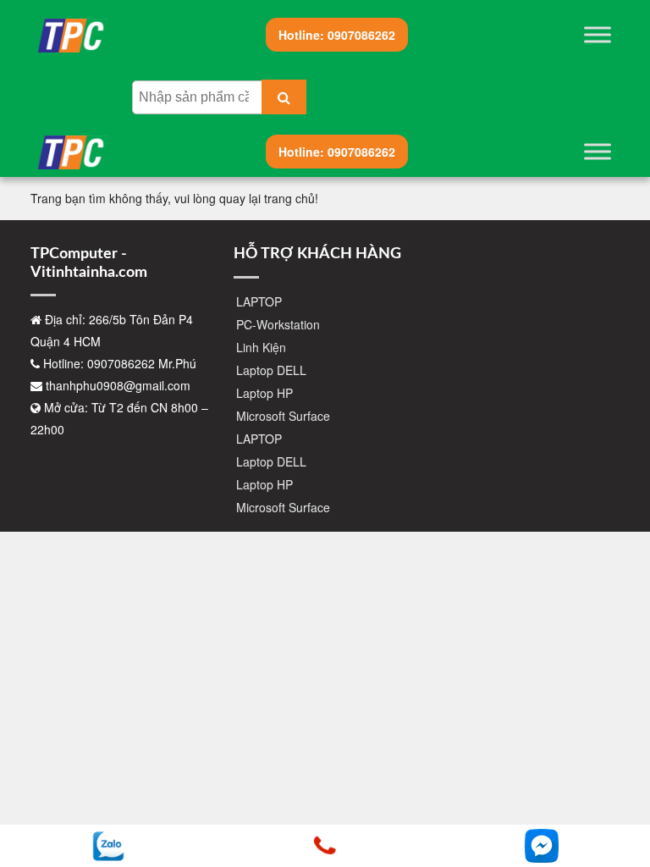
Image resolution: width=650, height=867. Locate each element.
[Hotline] (325, 846)
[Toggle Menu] (597, 34)
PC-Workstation (278, 324)
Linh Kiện (261, 347)
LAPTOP (259, 301)
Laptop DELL (271, 370)
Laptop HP (264, 392)
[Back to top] (625, 799)
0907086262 (336, 34)
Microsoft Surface (283, 415)
